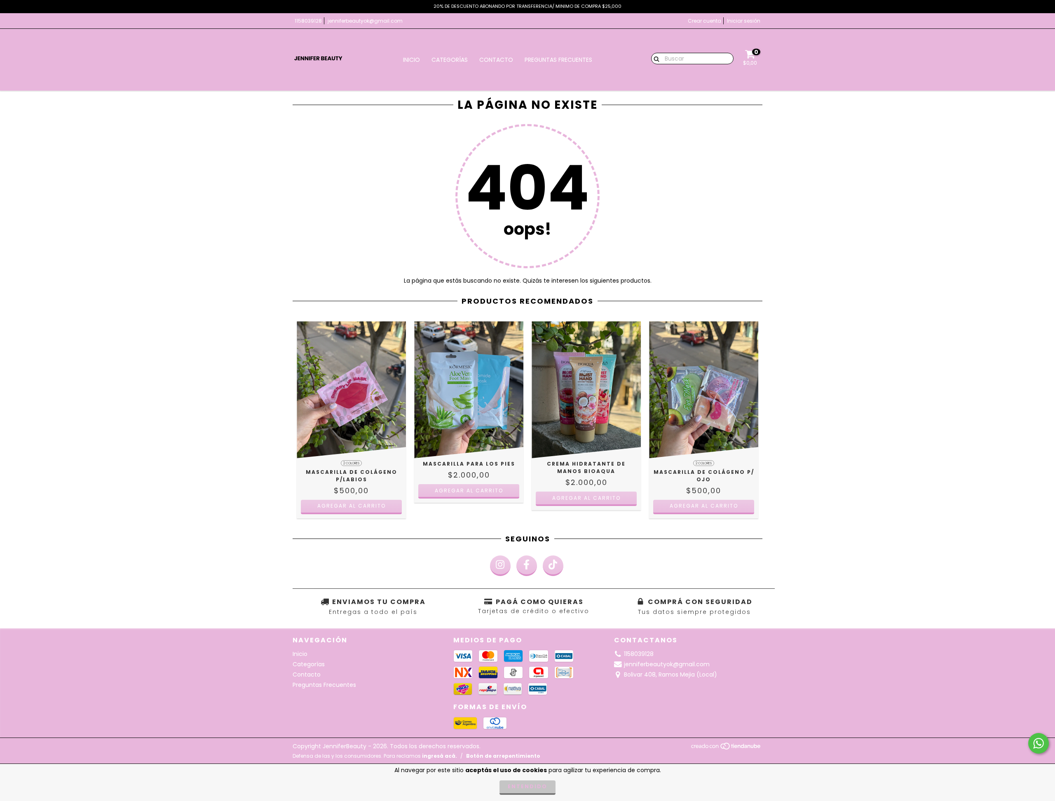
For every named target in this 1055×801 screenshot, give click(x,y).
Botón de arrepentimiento (503, 755)
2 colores (351, 463)
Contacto (496, 60)
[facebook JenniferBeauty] (526, 565)
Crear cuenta (704, 20)
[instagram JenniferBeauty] (500, 565)
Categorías (449, 60)
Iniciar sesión (743, 20)
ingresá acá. (439, 755)
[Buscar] (654, 58)
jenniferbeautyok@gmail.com (365, 20)
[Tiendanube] (726, 748)
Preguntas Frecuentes (558, 60)
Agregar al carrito (351, 505)
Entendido (527, 786)
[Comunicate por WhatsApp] (1038, 743)
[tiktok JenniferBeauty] (553, 565)
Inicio (411, 60)
